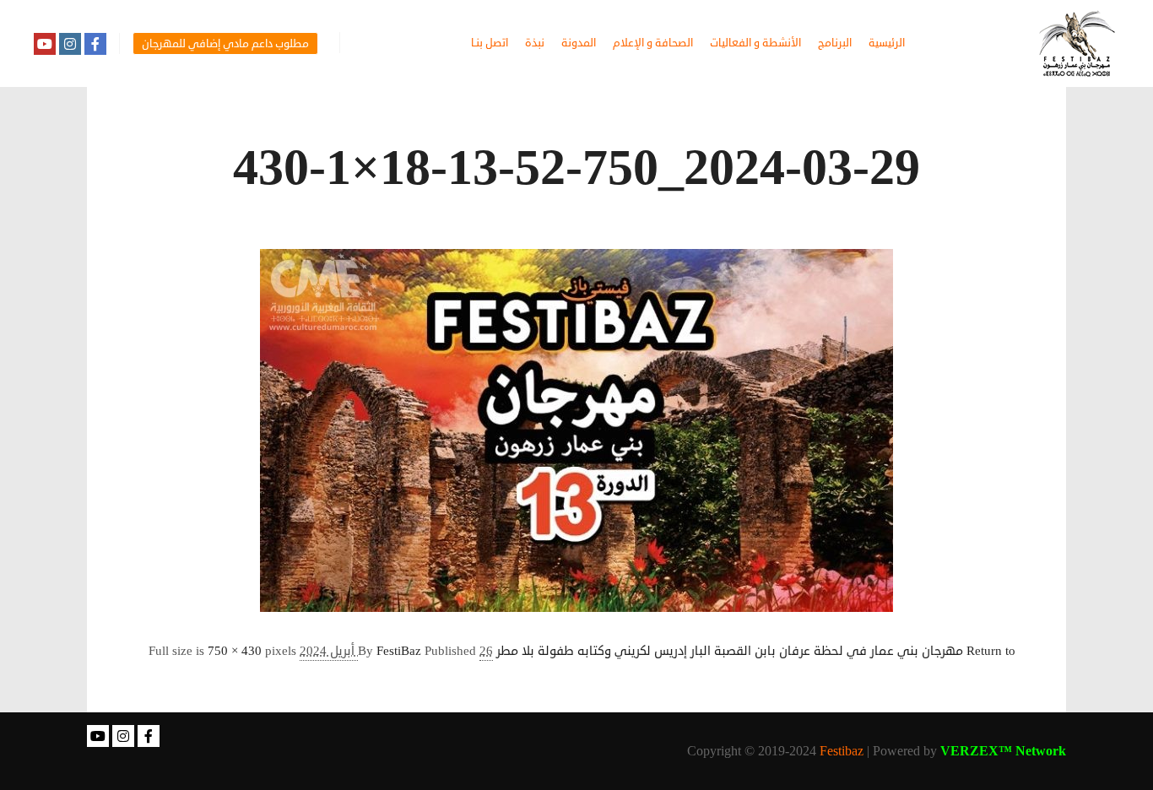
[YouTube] (45, 44)
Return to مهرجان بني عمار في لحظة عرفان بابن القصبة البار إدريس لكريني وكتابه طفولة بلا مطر (755, 651)
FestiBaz (398, 651)
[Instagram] (70, 44)
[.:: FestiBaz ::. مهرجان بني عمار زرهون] (1077, 43)
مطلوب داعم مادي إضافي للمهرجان (225, 43)
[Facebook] (95, 44)
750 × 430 (235, 651)
